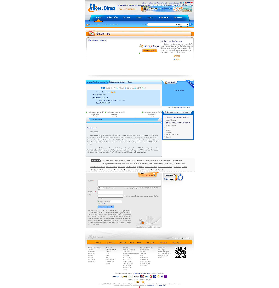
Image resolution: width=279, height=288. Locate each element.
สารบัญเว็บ (161, 257)
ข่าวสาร (108, 253)
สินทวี (123, 170)
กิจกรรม (139, 18)
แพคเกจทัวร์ (182, 18)
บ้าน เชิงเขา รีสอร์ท (111, 167)
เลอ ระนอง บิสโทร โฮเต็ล (113, 170)
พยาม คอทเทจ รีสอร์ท (151, 167)
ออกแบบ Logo (127, 257)
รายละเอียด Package (174, 3)
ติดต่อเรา (108, 251)
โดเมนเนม (143, 253)
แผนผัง (108, 255)
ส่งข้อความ (102, 207)
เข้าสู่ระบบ (145, 3)
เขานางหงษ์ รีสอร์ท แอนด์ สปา (111, 160)
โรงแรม (94, 18)
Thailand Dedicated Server (137, 5)
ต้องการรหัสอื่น (102, 204)
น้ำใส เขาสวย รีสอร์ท (179, 163)
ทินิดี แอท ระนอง (143, 163)
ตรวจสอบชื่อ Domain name (131, 253)
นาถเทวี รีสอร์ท (168, 163)
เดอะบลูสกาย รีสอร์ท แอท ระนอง (111, 163)
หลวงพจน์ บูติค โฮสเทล (132, 170)
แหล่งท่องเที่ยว (112, 18)
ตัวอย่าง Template (128, 261)
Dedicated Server (123, 5)
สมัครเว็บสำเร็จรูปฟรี (163, 252)
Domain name (127, 252)
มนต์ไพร (184, 167)
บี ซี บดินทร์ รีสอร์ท (131, 167)
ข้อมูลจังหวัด (177, 242)
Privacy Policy (110, 261)
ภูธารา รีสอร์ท (177, 167)
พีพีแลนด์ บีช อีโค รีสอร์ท (165, 167)
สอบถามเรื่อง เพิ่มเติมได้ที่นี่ (178, 108)
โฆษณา (108, 257)
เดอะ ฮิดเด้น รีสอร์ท (176, 160)
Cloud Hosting (144, 250)
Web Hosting (163, 5)
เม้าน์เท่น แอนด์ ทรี (95, 170)
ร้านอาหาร (126, 18)
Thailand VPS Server (152, 5)
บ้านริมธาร (121, 167)
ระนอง (105, 25)
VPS (141, 255)
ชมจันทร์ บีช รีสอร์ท (164, 160)
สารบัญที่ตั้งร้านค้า (163, 255)
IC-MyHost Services (146, 248)
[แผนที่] (149, 47)
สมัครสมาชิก (152, 3)
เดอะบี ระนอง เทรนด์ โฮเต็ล (129, 163)
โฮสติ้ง (185, 5)
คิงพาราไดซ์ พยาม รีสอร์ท (128, 160)
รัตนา (103, 170)
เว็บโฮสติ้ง (126, 255)
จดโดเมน (170, 5)
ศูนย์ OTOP (163, 18)
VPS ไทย (190, 5)
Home (91, 25)
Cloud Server (144, 257)
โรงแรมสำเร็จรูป (162, 3)
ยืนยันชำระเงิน (127, 267)
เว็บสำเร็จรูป (143, 265)
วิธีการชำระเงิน (127, 265)
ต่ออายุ (125, 269)
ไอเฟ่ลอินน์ (161, 170)
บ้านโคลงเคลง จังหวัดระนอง (171, 41)
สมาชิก (108, 263)
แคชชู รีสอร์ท (140, 160)
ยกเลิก (111, 207)
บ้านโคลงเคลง (103, 34)
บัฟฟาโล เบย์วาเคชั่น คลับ (97, 167)
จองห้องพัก (172, 82)
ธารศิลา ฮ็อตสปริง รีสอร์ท (156, 163)
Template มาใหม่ (128, 263)
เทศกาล (150, 18)
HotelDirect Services (94, 248)
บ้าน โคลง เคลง (114, 25)
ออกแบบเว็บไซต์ (127, 259)
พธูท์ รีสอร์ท (140, 167)
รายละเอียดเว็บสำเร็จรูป (164, 253)
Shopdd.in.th (161, 248)
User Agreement (110, 259)
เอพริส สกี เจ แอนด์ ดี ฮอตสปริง (148, 170)
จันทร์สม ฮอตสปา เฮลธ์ (151, 160)
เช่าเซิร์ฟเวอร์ (178, 5)
